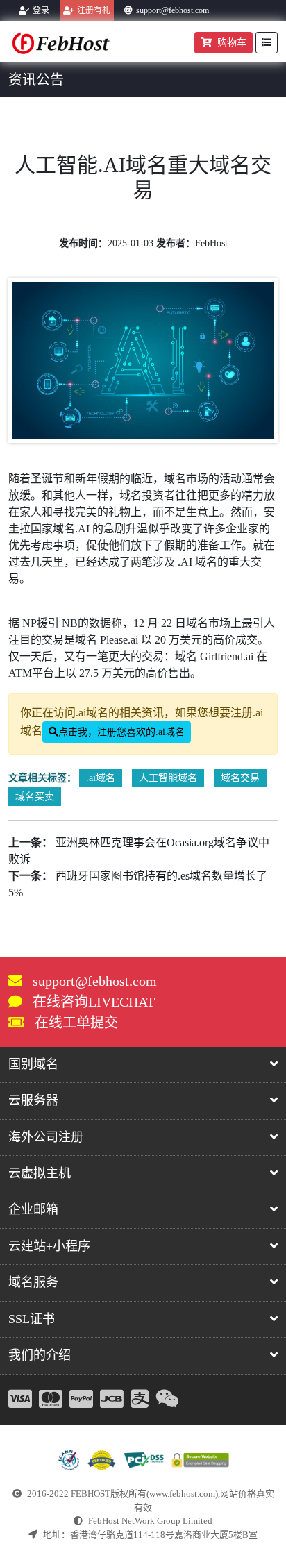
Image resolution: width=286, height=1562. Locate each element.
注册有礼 (93, 10)
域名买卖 (34, 796)
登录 (41, 10)
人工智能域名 (168, 778)
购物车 (231, 42)
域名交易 (240, 778)
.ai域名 (100, 778)
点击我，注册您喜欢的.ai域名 (121, 732)
